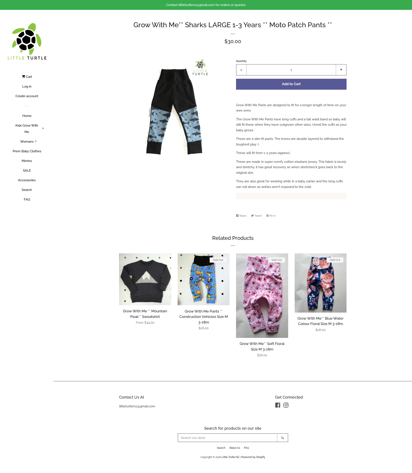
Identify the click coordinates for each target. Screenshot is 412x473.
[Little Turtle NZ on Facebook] (277, 406)
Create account (26, 96)
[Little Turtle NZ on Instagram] (286, 406)
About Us (234, 447)
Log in (27, 86)
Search (27, 190)
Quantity (241, 61)
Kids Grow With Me (26, 129)
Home (27, 116)
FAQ (27, 199)
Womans (26, 142)
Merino (27, 161)
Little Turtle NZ (230, 457)
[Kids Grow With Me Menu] (43, 129)
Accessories (27, 180)
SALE (27, 170)
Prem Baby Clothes (27, 151)
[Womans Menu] (35, 142)
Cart (28, 77)
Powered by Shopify (253, 457)
